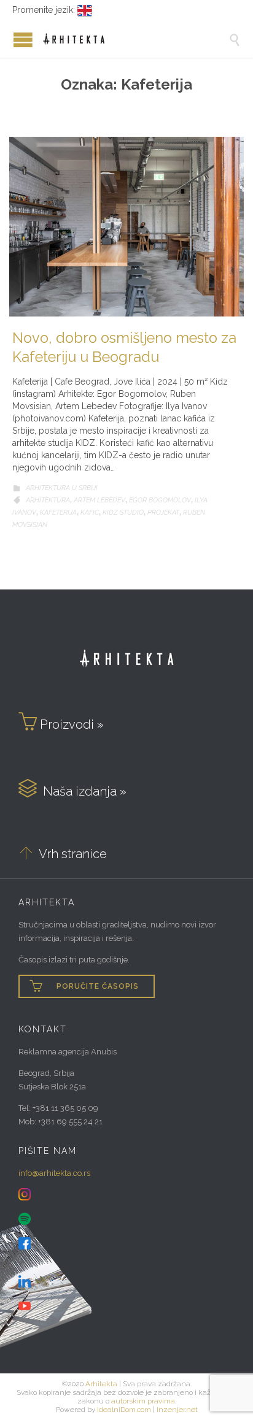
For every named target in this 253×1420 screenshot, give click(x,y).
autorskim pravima (143, 1401)
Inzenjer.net (177, 1409)
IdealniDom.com (124, 1409)
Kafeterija (58, 512)
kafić (89, 512)
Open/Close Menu (12, 39)
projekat (163, 512)
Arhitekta (101, 1384)
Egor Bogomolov (160, 500)
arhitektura (48, 500)
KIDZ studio (123, 512)
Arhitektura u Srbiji (62, 488)
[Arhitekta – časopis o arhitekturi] (135, 39)
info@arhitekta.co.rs (54, 1173)
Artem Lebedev (99, 500)
